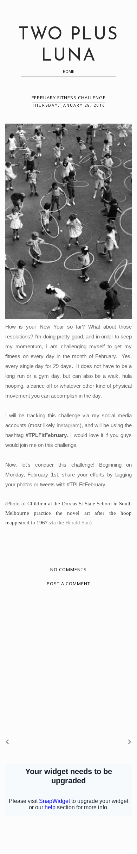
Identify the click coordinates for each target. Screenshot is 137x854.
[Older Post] (130, 742)
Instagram (68, 425)
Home (68, 72)
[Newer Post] (7, 742)
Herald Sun (77, 522)
